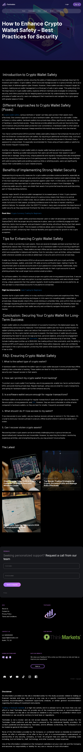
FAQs (39, 11)
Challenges (31, 11)
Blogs (45, 11)
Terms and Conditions (9, 616)
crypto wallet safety (11, 115)
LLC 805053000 (7, 635)
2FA (33, 402)
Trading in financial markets (13, 708)
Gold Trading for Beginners (31, 290)
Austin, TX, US (7, 640)
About (51, 11)
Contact (58, 11)
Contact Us (5, 611)
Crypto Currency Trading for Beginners (26, 213)
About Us (5, 609)
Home (23, 11)
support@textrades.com (10, 638)
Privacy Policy (6, 614)
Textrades (33, 338)
